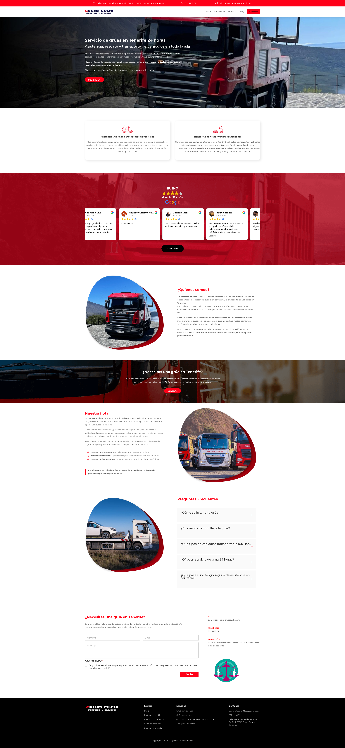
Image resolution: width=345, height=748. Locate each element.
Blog (242, 11)
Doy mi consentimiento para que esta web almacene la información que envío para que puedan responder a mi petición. (143, 666)
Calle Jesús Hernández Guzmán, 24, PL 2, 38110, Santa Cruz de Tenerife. (244, 722)
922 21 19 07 (94, 80)
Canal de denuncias (153, 724)
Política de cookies (153, 715)
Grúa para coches (184, 711)
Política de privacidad (154, 719)
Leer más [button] (180, 236)
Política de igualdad (153, 728)
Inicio (208, 11)
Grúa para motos (184, 715)
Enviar (189, 674)
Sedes (231, 11)
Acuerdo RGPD (94, 661)
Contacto (253, 12)
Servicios (218, 11)
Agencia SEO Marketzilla (181, 740)
